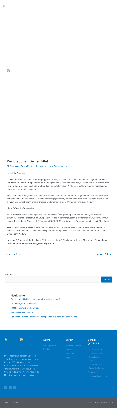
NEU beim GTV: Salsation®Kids (25, 308)
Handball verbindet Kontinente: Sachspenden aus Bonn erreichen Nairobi (44, 317)
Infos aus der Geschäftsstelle (21, 166)
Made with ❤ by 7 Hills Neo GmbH (100, 403)
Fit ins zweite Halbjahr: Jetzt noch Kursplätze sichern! (35, 299)
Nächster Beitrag (105, 254)
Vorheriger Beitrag (12, 254)
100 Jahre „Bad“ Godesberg (23, 303)
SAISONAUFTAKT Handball (23, 312)
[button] (107, 29)
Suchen (8, 274)
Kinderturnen (42, 166)
